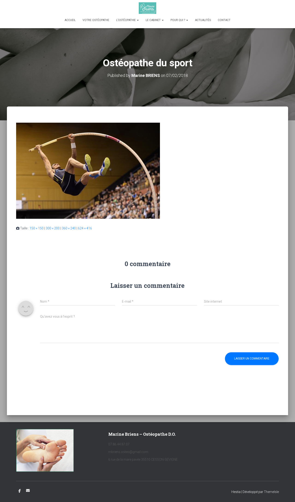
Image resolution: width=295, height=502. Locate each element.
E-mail (28, 490)
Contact (224, 20)
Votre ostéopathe (96, 20)
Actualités (203, 20)
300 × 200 (53, 228)
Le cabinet (153, 20)
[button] (137, 20)
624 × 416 (85, 228)
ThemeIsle (271, 492)
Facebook (19, 491)
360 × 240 (69, 228)
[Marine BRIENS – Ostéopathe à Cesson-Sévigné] (147, 8)
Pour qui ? (178, 20)
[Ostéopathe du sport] (88, 170)
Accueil (70, 20)
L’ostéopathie (126, 20)
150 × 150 (37, 228)
